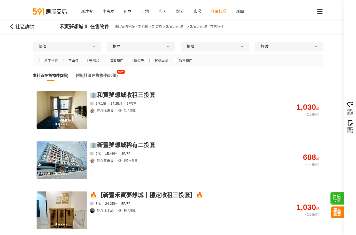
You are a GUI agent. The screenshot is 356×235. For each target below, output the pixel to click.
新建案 (87, 11)
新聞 (240, 11)
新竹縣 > (144, 27)
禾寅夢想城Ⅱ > (177, 27)
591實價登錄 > (126, 27)
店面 (162, 11)
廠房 (197, 11)
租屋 (128, 11)
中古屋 (108, 11)
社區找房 (218, 11)
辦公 (180, 11)
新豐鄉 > (158, 27)
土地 (145, 11)
